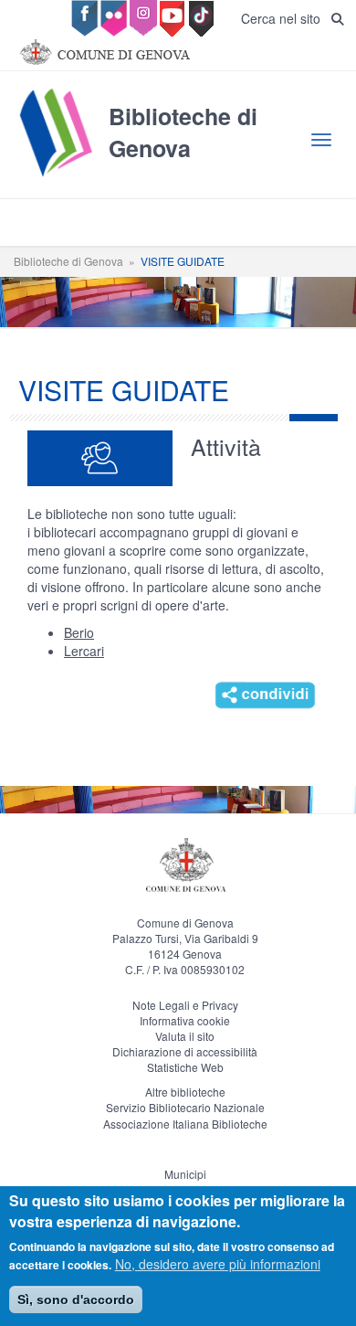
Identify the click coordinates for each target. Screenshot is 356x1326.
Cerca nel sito (286, 18)
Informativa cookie (185, 1020)
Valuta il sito (185, 1036)
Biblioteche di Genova (68, 261)
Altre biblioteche (185, 1091)
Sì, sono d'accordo (75, 1299)
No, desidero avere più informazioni (217, 1264)
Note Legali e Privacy (185, 1005)
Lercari (84, 651)
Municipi (185, 1174)
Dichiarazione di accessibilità (184, 1051)
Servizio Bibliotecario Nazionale (185, 1107)
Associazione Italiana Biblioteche (185, 1123)
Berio (79, 632)
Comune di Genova (185, 922)
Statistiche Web (185, 1067)
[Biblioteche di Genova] (178, 175)
